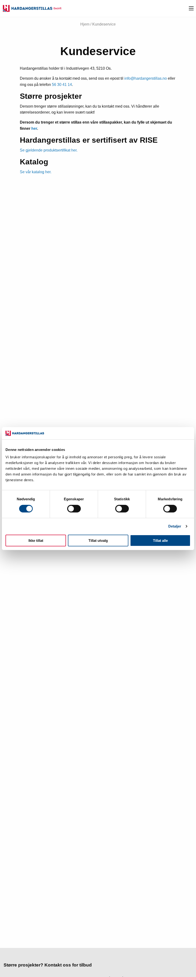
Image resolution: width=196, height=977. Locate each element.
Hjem (84, 24)
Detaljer (174, 526)
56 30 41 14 (62, 85)
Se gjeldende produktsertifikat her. (48, 150)
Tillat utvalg (98, 540)
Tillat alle (160, 540)
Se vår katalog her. (35, 172)
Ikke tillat (35, 540)
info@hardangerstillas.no (145, 78)
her (34, 128)
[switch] (74, 508)
